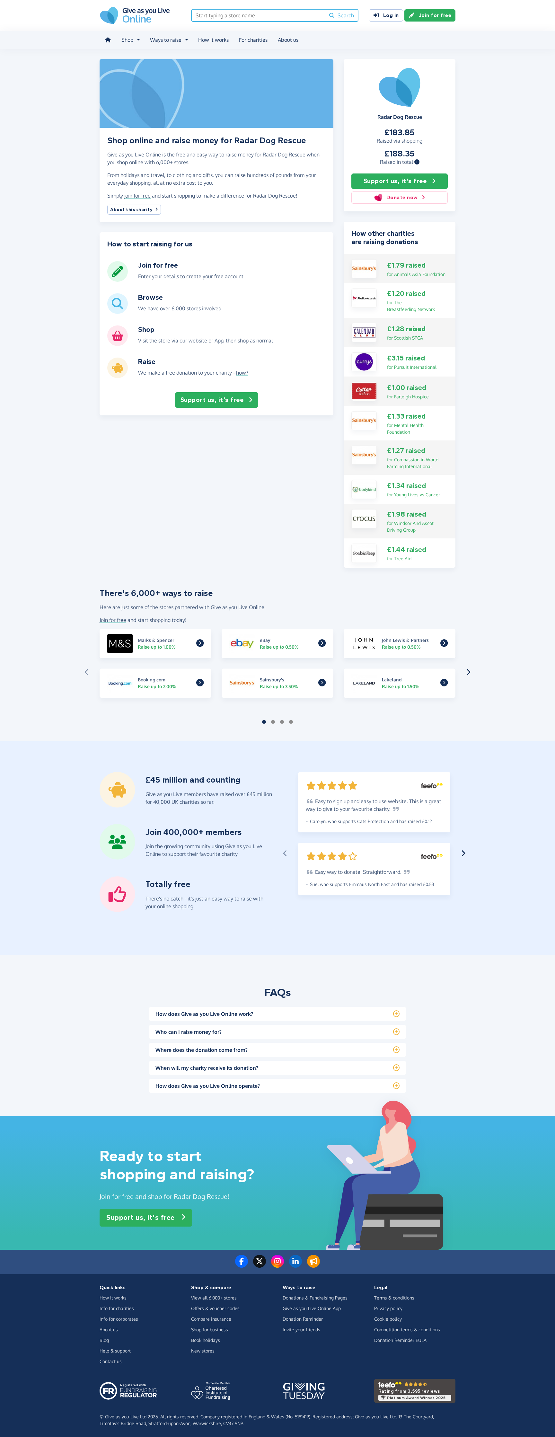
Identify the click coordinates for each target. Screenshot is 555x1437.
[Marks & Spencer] (200, 644)
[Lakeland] (444, 683)
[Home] (108, 40)
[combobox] (258, 15)
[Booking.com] (200, 683)
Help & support (115, 1350)
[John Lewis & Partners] (444, 644)
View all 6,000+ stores (214, 1297)
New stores (203, 1350)
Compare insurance (211, 1319)
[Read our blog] (313, 1265)
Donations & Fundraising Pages (315, 1297)
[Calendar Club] (364, 332)
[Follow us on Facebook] (241, 1265)
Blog (104, 1340)
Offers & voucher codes (215, 1308)
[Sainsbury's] (364, 268)
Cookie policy (388, 1319)
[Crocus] (364, 518)
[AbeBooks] (364, 297)
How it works (213, 40)
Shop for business (209, 1329)
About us (288, 40)
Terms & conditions (394, 1297)
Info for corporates (119, 1319)
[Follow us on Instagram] (277, 1265)
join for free (137, 195)
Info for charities (117, 1308)
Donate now (402, 197)
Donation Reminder (303, 1319)
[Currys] (364, 361)
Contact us (111, 1361)
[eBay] (322, 644)
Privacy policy (388, 1308)
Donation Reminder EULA (400, 1340)
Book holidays (205, 1340)
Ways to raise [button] (165, 40)
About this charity (131, 209)
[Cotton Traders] (364, 390)
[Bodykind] (364, 489)
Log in (391, 15)
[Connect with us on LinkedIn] (295, 1265)
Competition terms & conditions (407, 1329)
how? (242, 372)
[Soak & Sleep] (364, 552)
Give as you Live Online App (312, 1308)
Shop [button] (127, 40)
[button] (416, 162)
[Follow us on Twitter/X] (259, 1265)
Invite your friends (301, 1329)
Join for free (435, 15)
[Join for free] (117, 279)
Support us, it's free (395, 181)
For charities (253, 40)
